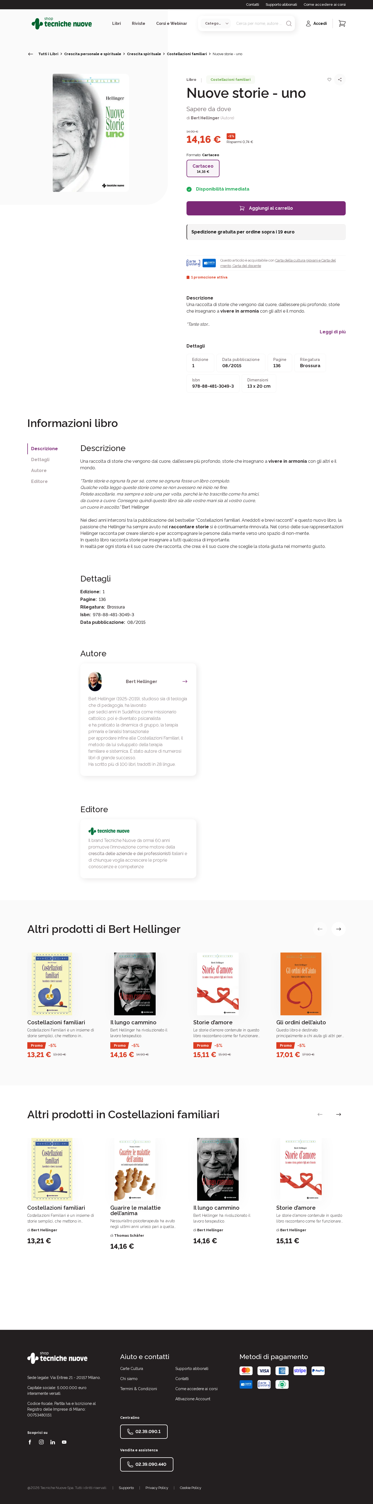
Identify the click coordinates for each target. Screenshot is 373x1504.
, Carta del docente (246, 266)
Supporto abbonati (281, 4)
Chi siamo (129, 1379)
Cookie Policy (190, 1488)
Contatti (252, 4)
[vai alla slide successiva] (338, 929)
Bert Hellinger (205, 118)
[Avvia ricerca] (289, 23)
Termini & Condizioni (138, 1389)
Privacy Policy (157, 1488)
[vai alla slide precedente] (320, 929)
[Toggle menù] (29, 23)
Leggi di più (333, 332)
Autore (39, 470)
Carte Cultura (131, 1368)
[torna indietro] (30, 54)
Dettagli (40, 459)
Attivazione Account (192, 1399)
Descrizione (44, 448)
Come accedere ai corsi (325, 4)
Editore (39, 481)
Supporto (126, 1488)
